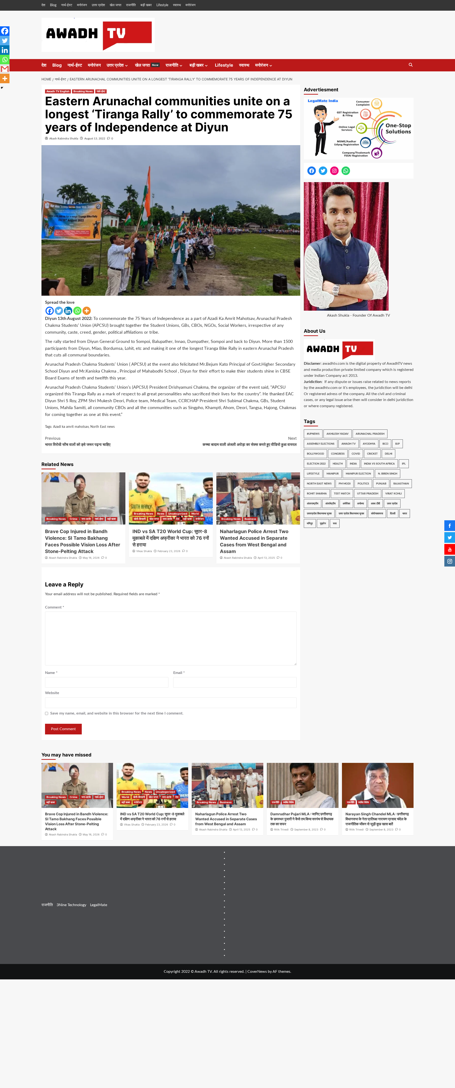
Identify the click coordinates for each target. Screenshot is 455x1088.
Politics (363, 483)
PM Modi (344, 483)
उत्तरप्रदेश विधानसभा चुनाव (319, 513)
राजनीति (131, 5)
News (160, 513)
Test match (342, 493)
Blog (53, 5)
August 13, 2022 (94, 138)
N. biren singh (387, 473)
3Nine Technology (71, 905)
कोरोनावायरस (377, 513)
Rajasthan (401, 483)
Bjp (397, 444)
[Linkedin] (68, 311)
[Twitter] (59, 311)
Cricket (372, 453)
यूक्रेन (323, 523)
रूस (335, 523)
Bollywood (315, 453)
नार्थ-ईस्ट (66, 5)
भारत (404, 513)
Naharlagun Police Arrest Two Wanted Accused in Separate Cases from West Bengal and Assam (226, 819)
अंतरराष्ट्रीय (312, 503)
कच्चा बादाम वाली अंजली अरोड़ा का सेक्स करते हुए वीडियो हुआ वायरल (250, 441)
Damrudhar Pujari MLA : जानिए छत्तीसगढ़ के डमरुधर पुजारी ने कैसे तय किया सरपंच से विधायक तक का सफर (301, 819)
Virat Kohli (393, 493)
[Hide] (2, 88)
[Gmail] (4, 69)
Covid (356, 453)
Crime (73, 519)
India (353, 463)
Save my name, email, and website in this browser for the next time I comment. (116, 713)
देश (43, 5)
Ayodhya (369, 444)
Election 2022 (316, 463)
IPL (404, 463)
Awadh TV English (57, 91)
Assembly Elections (320, 444)
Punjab (381, 483)
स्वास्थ (177, 5)
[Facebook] (50, 311)
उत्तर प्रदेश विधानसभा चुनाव (351, 513)
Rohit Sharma (317, 493)
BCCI (385, 444)
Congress (338, 453)
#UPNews (313, 434)
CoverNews (257, 971)
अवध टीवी (375, 503)
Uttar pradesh (367, 493)
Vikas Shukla (144, 551)
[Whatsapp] (77, 311)
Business (250, 519)
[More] (86, 311)
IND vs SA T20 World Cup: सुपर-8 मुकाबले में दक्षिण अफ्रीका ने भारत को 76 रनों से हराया (170, 538)
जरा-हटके (86, 519)
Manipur (333, 473)
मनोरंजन (82, 5)
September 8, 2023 (306, 829)
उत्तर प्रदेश (98, 5)
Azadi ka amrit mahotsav (71, 427)
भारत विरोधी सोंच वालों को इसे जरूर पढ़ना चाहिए (77, 441)
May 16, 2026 (91, 557)
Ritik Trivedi (281, 829)
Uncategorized (177, 513)
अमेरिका (346, 503)
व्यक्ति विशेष (288, 802)
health (338, 463)
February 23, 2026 (169, 551)
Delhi (388, 453)
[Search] (411, 65)
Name (51, 673)
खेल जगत (115, 5)
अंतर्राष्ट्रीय (330, 503)
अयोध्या (360, 503)
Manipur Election (358, 473)
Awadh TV (348, 444)
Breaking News (83, 91)
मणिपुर (310, 523)
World (195, 513)
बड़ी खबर (146, 5)
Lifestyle (162, 5)
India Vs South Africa (379, 463)
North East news (102, 427)
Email (179, 673)
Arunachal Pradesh (370, 434)
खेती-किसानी (140, 519)
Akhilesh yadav (338, 434)
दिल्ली (392, 513)
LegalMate (98, 905)
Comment (54, 607)
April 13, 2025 (266, 557)
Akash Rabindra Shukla (63, 138)
